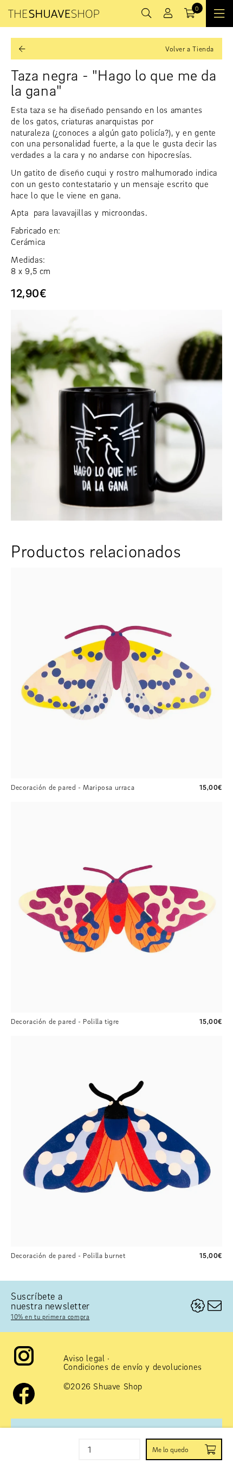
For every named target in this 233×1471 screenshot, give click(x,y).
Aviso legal (84, 1358)
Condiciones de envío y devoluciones (132, 1366)
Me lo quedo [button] (170, 1449)
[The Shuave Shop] (53, 14)
